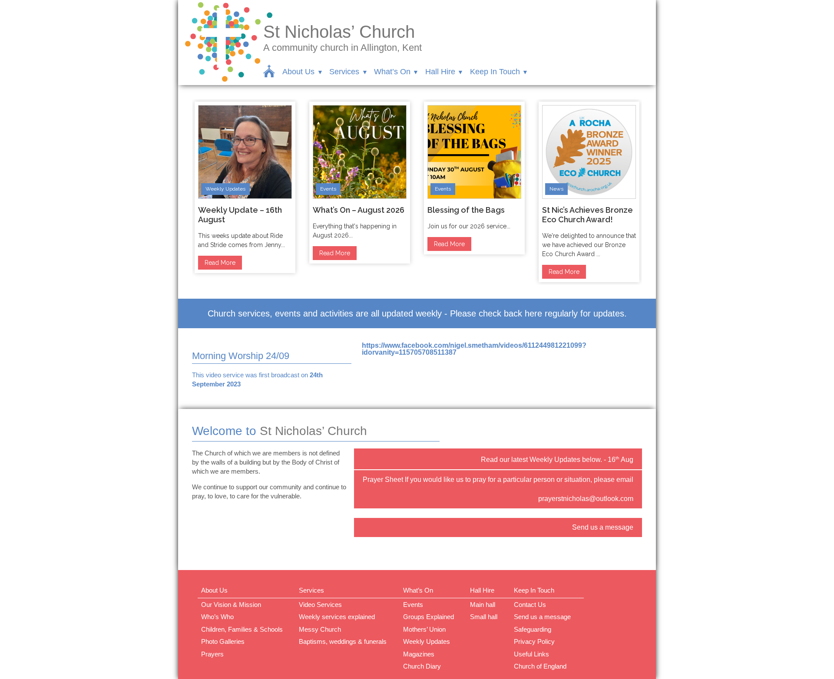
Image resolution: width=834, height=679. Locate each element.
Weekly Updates (225, 189)
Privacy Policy (534, 641)
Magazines (418, 654)
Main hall (482, 604)
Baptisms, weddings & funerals (343, 641)
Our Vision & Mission (231, 604)
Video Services (320, 604)
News (556, 189)
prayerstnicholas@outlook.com (585, 498)
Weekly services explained (337, 616)
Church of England (540, 666)
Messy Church (320, 629)
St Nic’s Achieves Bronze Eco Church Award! (587, 214)
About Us (298, 71)
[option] (245, 187)
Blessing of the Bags (466, 209)
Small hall (483, 616)
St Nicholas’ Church (339, 31)
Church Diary (422, 666)
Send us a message (602, 527)
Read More (220, 262)
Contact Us (530, 604)
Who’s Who (217, 616)
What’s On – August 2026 (358, 209)
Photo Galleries (223, 641)
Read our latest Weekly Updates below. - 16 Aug (557, 459)
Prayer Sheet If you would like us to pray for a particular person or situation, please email (498, 479)
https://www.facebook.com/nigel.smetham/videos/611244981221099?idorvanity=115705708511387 (474, 349)
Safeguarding (532, 629)
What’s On (392, 71)
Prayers (212, 654)
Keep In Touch (495, 71)
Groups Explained (428, 616)
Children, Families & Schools (242, 629)
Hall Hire (440, 71)
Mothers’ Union (424, 629)
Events (328, 189)
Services (344, 71)
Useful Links (531, 654)
